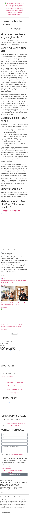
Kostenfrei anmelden (6, 512)
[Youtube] (18, 369)
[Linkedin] (6, 369)
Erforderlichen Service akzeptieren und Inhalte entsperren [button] (12, 471)
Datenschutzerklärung (14, 386)
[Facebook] (2, 369)
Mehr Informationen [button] (6, 467)
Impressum (20, 382)
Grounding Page (14, 392)
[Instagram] (10, 369)
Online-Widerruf (10, 382)
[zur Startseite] (14, 8)
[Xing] (14, 369)
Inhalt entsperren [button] (6, 468)
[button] (14, 17)
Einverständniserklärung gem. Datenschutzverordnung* (13, 496)
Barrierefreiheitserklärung (14, 389)
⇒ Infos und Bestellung (10, 211)
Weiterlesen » (4, 285)
